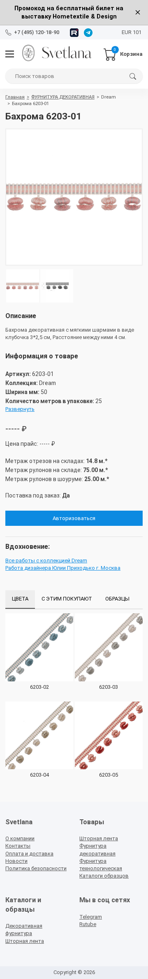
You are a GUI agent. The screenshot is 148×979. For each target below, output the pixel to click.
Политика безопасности (36, 868)
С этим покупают (67, 599)
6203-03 (108, 687)
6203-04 (39, 775)
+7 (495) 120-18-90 (36, 32)
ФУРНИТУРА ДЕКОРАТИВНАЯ (63, 97)
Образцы (117, 599)
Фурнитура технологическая (100, 864)
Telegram (90, 917)
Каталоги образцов (104, 876)
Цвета (20, 599)
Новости (16, 861)
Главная (15, 97)
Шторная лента (98, 838)
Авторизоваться (74, 518)
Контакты (17, 846)
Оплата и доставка (29, 854)
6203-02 (39, 687)
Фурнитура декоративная (97, 849)
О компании (20, 838)
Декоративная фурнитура (23, 929)
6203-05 (108, 775)
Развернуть (20, 409)
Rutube (87, 924)
